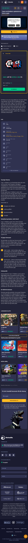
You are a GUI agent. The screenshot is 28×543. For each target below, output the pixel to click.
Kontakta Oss (9, 528)
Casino (15, 136)
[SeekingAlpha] (7, 498)
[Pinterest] (13, 455)
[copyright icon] (21, 492)
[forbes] (21, 487)
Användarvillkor (18, 531)
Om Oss (3, 528)
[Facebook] (9, 455)
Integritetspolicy (9, 531)
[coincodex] (21, 498)
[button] (6, 331)
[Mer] (25, 536)
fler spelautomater (14, 335)
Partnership (16, 528)
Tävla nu (14, 38)
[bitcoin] (7, 487)
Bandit (8, 136)
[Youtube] (2, 455)
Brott (11, 136)
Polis (22, 136)
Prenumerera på (14, 400)
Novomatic (9, 132)
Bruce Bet (8, 53)
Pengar (19, 136)
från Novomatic (5, 14)
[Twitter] (6, 455)
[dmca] (7, 522)
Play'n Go (14, 132)
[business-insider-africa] (7, 492)
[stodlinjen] (20, 522)
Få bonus (14, 89)
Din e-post (5, 396)
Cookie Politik (24, 528)
